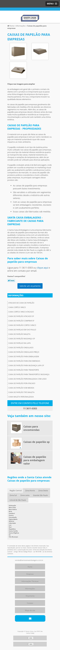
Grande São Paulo (40, 495)
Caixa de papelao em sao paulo (22, 329)
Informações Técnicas (30, 581)
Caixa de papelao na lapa (19, 343)
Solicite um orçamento (30, 286)
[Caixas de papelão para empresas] (18, 51)
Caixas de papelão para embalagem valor (34, 460)
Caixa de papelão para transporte (23, 370)
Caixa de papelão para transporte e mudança (28, 374)
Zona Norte (30, 490)
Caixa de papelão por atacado (21, 383)
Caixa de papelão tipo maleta (21, 392)
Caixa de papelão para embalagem (23, 356)
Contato (30, 603)
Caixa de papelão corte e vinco (22, 325)
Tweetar (11, 280)
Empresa (30, 574)
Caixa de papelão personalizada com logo (27, 379)
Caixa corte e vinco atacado (21, 312)
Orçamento (30, 596)
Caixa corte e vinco (17, 307)
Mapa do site (30, 610)
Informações (15, 295)
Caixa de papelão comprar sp (21, 321)
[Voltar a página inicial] (30, 16)
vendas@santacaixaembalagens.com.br (29, 560)
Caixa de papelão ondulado (20, 347)
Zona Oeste (43, 490)
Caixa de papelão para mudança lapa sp (26, 365)
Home (30, 567)
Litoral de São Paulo (18, 500)
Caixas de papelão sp (36, 442)
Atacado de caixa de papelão (21, 303)
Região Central (16, 490)
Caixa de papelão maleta (19, 334)
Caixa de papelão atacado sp (21, 316)
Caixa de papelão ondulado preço (23, 352)
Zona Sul (13, 495)
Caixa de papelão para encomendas (24, 361)
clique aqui (42, 267)
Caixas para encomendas (31, 428)
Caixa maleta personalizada (21, 397)
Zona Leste (24, 495)
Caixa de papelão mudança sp (21, 338)
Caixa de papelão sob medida (21, 388)
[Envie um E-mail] (30, 618)
